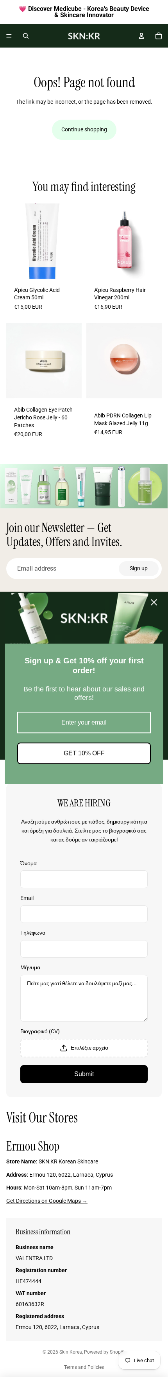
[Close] (154, 602)
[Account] (141, 35)
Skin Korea (70, 1352)
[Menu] (9, 36)
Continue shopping (84, 129)
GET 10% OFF (84, 753)
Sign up (139, 568)
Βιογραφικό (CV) (40, 1031)
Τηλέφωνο (32, 933)
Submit (84, 1074)
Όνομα (28, 863)
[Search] (25, 35)
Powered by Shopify (105, 1352)
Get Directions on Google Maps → (47, 1201)
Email (27, 898)
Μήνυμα (30, 967)
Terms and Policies (84, 1367)
